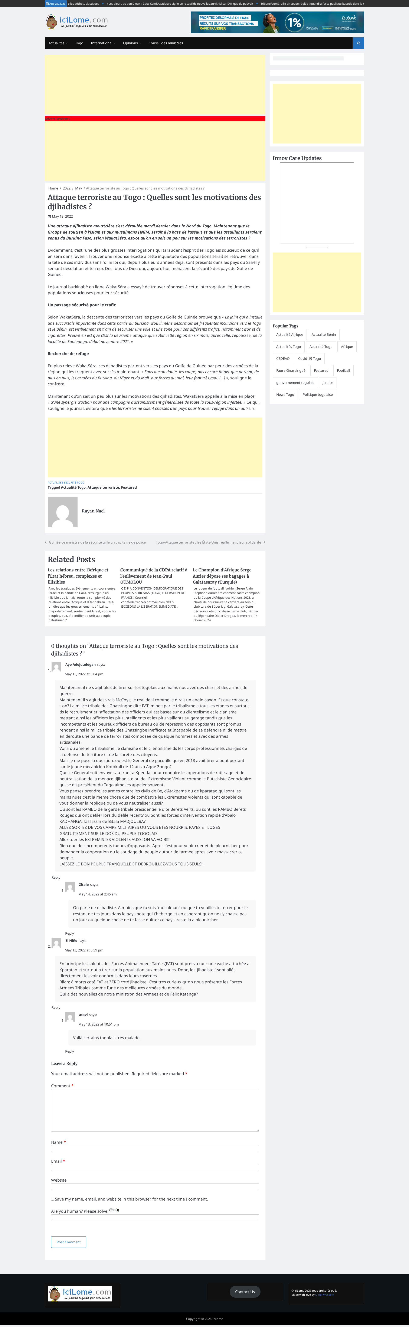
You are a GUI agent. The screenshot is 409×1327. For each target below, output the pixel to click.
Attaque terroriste (103, 487)
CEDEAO (283, 358)
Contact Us (245, 1291)
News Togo (285, 394)
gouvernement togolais (295, 382)
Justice (328, 382)
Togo (79, 43)
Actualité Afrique (289, 334)
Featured (129, 487)
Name (58, 1142)
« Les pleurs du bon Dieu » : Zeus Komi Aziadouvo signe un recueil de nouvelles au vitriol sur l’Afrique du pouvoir (162, 4)
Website (59, 1180)
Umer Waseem (324, 1295)
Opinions (130, 43)
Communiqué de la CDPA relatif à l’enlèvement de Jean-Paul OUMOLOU (153, 576)
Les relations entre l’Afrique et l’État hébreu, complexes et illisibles (78, 576)
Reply (56, 877)
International (101, 43)
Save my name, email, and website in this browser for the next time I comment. (131, 1199)
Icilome (217, 1319)
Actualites (56, 43)
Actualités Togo (288, 346)
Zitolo (84, 884)
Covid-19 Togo (309, 358)
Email (58, 1161)
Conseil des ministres (166, 43)
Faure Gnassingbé (290, 370)
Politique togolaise (318, 394)
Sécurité (70, 482)
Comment (62, 1086)
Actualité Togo (73, 487)
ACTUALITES (55, 482)
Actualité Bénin (324, 334)
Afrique (347, 346)
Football (343, 370)
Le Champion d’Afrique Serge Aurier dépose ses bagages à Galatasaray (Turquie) (222, 576)
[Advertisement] (155, 85)
